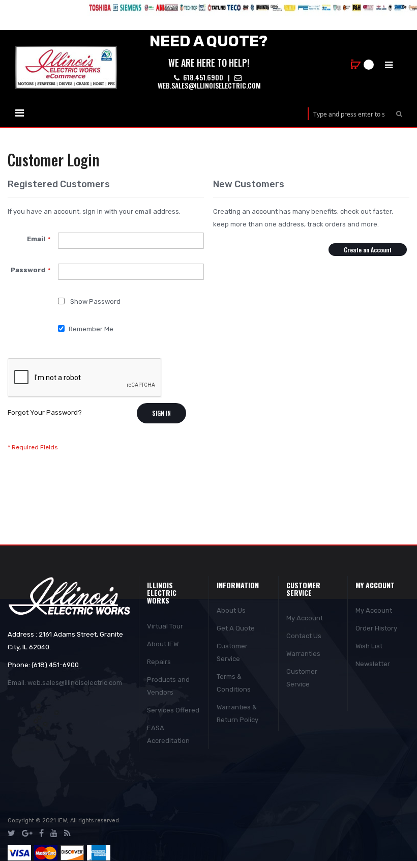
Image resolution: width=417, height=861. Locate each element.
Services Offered (173, 710)
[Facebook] (41, 833)
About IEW (162, 644)
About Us (231, 610)
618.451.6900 (202, 77)
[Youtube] (53, 833)
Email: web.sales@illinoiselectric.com (65, 682)
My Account (304, 618)
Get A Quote (236, 628)
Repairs (159, 662)
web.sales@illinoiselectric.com (208, 85)
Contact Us (303, 636)
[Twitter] (11, 833)
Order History (376, 628)
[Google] (27, 833)
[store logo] (66, 67)
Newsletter (372, 664)
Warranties (303, 653)
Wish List (368, 646)
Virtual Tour (165, 626)
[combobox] (349, 113)
